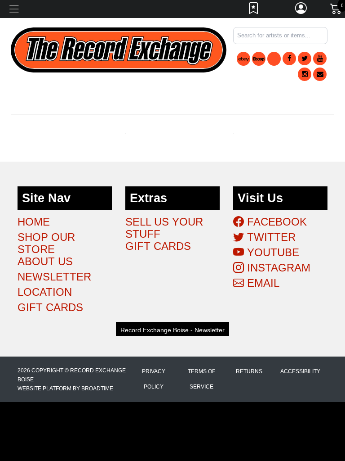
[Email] (319, 74)
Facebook (275, 222)
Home (34, 222)
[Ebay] (243, 59)
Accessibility (300, 371)
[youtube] (319, 58)
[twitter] (304, 58)
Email (261, 283)
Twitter (270, 237)
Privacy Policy (153, 379)
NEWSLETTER (54, 277)
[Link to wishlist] (254, 10)
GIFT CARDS (50, 307)
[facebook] (289, 58)
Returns (249, 371)
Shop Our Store (46, 243)
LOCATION (45, 292)
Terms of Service (201, 379)
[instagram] (304, 74)
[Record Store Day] (274, 59)
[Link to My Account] (301, 10)
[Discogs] (258, 59)
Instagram (277, 268)
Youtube (271, 252)
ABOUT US (45, 261)
